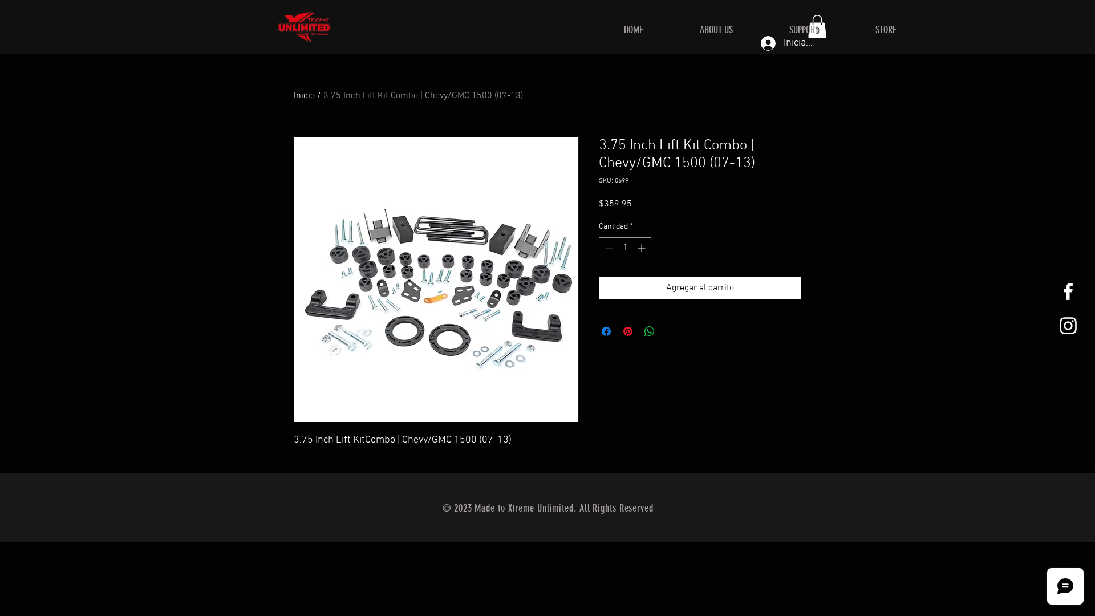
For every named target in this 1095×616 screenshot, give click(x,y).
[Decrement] (608, 248)
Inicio (304, 96)
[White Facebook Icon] (1068, 291)
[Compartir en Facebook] (606, 331)
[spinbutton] (625, 248)
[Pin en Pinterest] (628, 331)
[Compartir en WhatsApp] (649, 331)
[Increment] (642, 248)
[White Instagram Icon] (1068, 325)
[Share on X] (671, 331)
